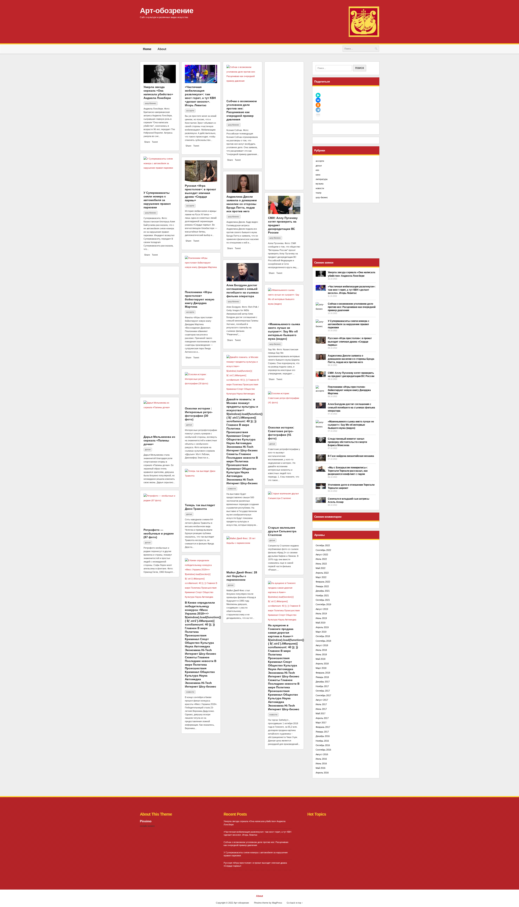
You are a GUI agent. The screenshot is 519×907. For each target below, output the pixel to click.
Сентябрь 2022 (323, 550)
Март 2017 (321, 722)
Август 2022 (322, 554)
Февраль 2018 (323, 672)
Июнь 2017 (321, 709)
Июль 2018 (321, 650)
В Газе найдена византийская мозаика (351, 456)
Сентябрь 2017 (323, 695)
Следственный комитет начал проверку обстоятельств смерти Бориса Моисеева (347, 442)
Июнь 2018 (321, 654)
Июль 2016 (321, 759)
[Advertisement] (345, 230)
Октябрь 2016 (323, 745)
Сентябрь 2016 (323, 750)
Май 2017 (320, 713)
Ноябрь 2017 (322, 686)
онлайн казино (147, 826)
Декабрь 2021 (323, 591)
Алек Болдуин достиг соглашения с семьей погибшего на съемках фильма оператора (351, 407)
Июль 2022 (321, 559)
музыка (189, 287)
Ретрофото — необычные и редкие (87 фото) (159, 533)
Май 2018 (320, 659)
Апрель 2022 (322, 573)
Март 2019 (321, 632)
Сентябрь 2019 (323, 604)
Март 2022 (321, 577)
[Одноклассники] (346, 105)
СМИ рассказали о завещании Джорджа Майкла (241, 105)
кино (147, 225)
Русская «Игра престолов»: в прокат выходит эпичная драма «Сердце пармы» (350, 341)
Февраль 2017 (323, 727)
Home (147, 49)
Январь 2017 (322, 731)
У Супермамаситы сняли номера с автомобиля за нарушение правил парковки (348, 324)
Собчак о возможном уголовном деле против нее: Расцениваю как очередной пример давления (351, 307)
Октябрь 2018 (323, 636)
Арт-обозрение (166, 10)
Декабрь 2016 (323, 736)
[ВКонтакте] (346, 100)
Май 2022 (320, 568)
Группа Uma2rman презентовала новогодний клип (197, 277)
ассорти (273, 225)
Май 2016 (320, 768)
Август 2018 (322, 645)
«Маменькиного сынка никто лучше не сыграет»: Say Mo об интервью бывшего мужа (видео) (284, 331)
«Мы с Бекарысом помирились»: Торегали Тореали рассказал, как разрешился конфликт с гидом (348, 470)
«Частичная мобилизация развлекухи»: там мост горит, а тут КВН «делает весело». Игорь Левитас (351, 289)
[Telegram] (346, 109)
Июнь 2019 (321, 618)
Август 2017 (322, 700)
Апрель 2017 (322, 718)
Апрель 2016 (322, 772)
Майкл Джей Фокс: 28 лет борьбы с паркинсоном (241, 576)
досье (189, 425)
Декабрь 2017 (323, 681)
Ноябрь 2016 (322, 741)
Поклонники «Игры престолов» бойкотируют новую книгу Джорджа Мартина (349, 390)
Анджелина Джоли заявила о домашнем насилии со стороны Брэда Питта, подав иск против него (351, 359)
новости (232, 488)
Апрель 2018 (322, 663)
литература (321, 179)
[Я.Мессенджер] (346, 95)
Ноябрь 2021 (322, 595)
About (162, 49)
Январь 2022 (322, 586)
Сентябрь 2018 (323, 641)
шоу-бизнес (233, 301)
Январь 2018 (322, 677)
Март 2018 (321, 668)
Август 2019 (322, 609)
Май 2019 (320, 622)
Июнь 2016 (321, 763)
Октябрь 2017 (323, 691)
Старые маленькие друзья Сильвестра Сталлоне (282, 531)
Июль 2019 (321, 613)
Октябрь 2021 (323, 600)
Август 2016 (322, 754)
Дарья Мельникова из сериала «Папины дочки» (159, 440)
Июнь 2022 (321, 563)
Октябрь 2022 (323, 545)
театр (318, 193)
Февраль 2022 (323, 581)
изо (317, 170)
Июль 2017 (321, 704)
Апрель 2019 (322, 627)
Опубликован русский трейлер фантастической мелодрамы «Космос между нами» (242, 208)
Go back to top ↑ (295, 903)
